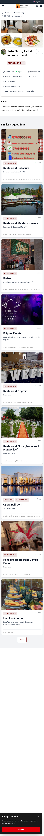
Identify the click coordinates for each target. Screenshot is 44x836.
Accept (21, 829)
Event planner (9, 499)
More (22, 639)
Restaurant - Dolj (18, 13)
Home (7, 13)
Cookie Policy (10, 823)
